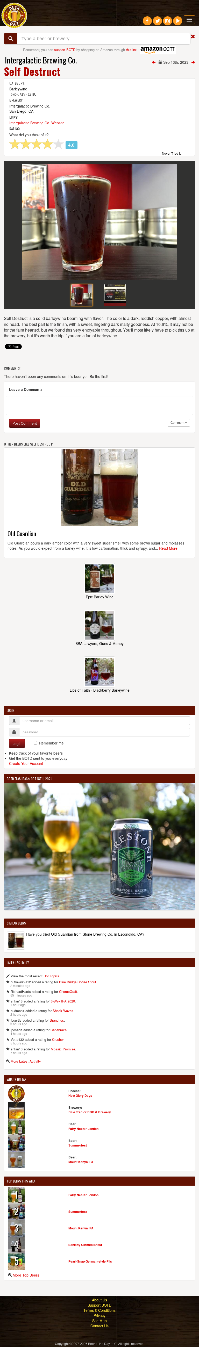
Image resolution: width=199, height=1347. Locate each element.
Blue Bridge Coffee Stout (77, 981)
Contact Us (99, 1325)
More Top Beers (26, 1275)
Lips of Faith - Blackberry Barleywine (100, 690)
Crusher (57, 1039)
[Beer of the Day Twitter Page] (157, 22)
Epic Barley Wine (99, 596)
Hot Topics (52, 975)
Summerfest (77, 1145)
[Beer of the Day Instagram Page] (167, 22)
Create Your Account (26, 763)
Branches (57, 1020)
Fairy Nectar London (83, 1128)
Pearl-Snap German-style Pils (90, 1261)
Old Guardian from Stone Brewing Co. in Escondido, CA (96, 934)
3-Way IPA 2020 (63, 1001)
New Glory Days (80, 1095)
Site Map (99, 1320)
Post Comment (24, 423)
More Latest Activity (26, 1061)
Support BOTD (99, 1305)
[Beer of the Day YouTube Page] (177, 22)
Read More (168, 548)
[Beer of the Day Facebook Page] (147, 22)
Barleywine (18, 88)
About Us (99, 1299)
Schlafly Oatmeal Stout (85, 1244)
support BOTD (64, 49)
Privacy (99, 1315)
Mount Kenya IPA (81, 1161)
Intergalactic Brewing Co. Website (37, 122)
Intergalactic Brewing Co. (41, 60)
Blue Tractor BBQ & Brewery (89, 1112)
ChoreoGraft (68, 991)
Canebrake (59, 1029)
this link (132, 49)
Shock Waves (63, 1010)
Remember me (51, 743)
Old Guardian (22, 533)
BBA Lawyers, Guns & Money (99, 643)
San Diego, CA (21, 111)
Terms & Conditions (99, 1310)
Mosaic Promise (63, 1049)
